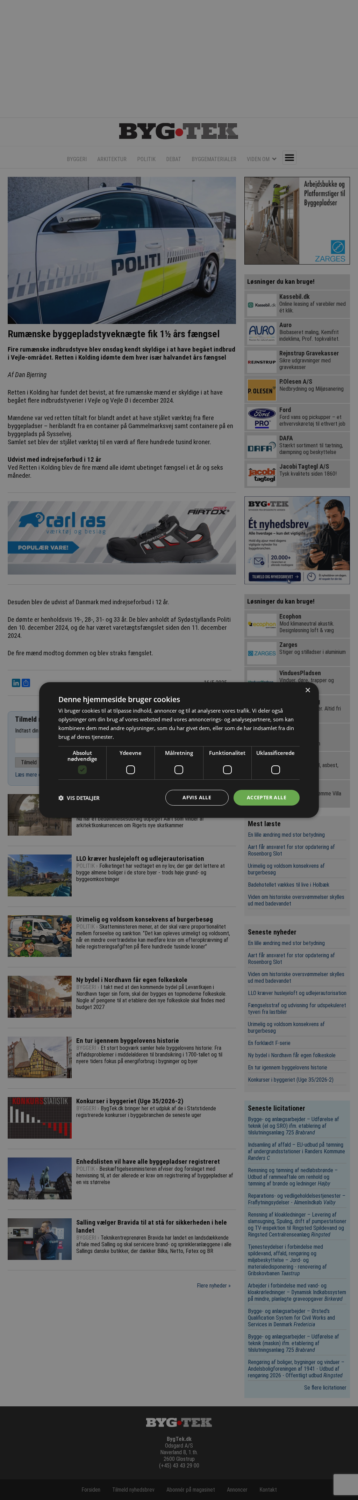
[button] (79, 798)
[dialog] (179, 750)
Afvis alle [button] (196, 797)
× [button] (307, 690)
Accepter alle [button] (266, 797)
